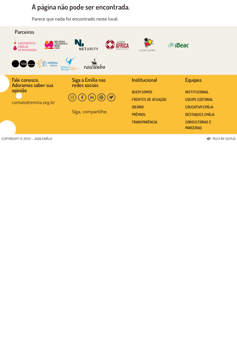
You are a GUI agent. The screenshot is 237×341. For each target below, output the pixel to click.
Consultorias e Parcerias (198, 125)
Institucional (197, 92)
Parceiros (24, 32)
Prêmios (138, 114)
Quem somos (142, 92)
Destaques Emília (199, 114)
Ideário (138, 107)
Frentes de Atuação (149, 99)
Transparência (144, 122)
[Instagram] (72, 97)
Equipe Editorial (199, 99)
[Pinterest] (101, 97)
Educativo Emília (199, 107)
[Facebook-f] (82, 97)
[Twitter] (111, 97)
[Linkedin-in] (92, 97)
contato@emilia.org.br (33, 102)
